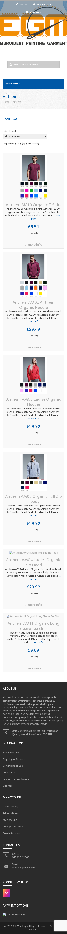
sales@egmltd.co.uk (23, 867)
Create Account (12, 833)
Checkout (35, 12)
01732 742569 (20, 857)
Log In (23, 4)
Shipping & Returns (14, 759)
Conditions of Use (13, 765)
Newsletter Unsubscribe (16, 779)
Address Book (10, 813)
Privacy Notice (11, 752)
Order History (10, 806)
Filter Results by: (12, 131)
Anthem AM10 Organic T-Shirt (33, 204)
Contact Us (9, 772)
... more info (33, 244)
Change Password (13, 826)
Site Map (8, 785)
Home (6, 101)
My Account (44, 4)
